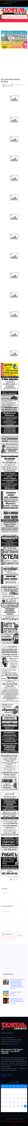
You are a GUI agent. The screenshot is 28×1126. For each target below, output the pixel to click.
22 (25, 1102)
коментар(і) (20, 84)
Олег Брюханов (14, 1044)
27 (17, 1106)
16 (2, 1102)
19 (14, 1102)
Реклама (7, 84)
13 (17, 1098)
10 (6, 1098)
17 (6, 1102)
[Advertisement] (14, 62)
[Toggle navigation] (3, 20)
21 (21, 1102)
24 (6, 1106)
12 (14, 1098)
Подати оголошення (15, 17)
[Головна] (14, 11)
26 (14, 1106)
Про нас (3, 1076)
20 (17, 1102)
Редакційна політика (6, 1074)
